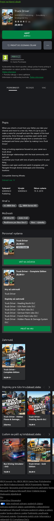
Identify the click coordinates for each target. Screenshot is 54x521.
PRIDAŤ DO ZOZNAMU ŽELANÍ (23, 45)
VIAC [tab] (44, 87)
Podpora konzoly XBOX (20, 484)
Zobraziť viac (7, 180)
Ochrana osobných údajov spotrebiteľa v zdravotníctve (24, 506)
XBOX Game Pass (30, 481)
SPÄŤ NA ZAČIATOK (27, 262)
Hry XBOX (18, 481)
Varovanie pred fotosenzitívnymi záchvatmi (28, 487)
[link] (13, 362)
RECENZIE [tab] (30, 87)
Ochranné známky (8, 516)
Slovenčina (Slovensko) (10, 500)
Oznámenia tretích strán (28, 516)
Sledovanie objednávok (10, 494)
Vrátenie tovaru (39, 490)
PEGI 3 (14, 57)
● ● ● (48, 45)
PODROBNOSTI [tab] (13, 87)
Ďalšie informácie (9, 72)
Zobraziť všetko (34, 386)
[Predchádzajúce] (44, 387)
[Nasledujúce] (49, 387)
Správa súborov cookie (16, 513)
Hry (1, 497)
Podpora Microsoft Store (20, 490)
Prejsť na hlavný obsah (10, 1)
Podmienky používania (38, 513)
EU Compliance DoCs (19, 519)
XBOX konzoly (6, 481)
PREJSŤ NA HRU (27, 328)
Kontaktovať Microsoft (10, 509)
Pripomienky (36, 484)
